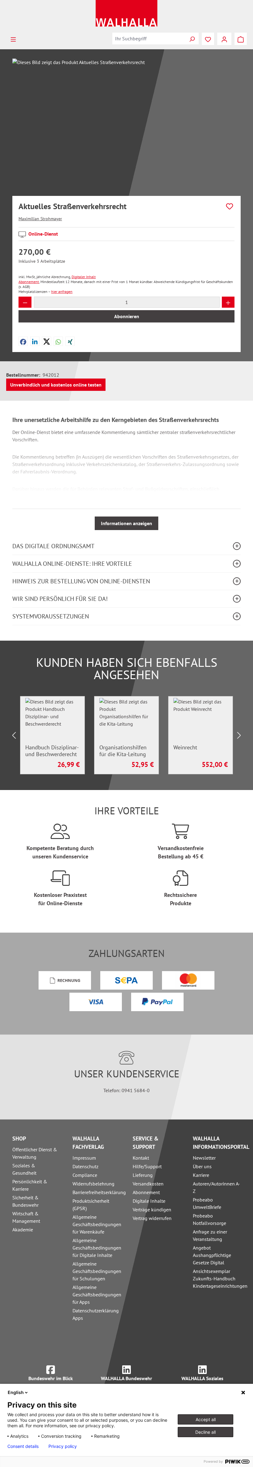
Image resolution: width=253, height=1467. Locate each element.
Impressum (84, 1158)
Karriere (201, 1175)
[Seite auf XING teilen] (70, 341)
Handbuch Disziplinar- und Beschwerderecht (51, 751)
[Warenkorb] (240, 39)
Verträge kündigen (152, 1209)
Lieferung (143, 1175)
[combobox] (148, 38)
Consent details (23, 1446)
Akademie (22, 1229)
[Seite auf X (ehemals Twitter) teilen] (46, 341)
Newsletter (204, 1158)
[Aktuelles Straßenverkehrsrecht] (126, 125)
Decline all (205, 1432)
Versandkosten (148, 1184)
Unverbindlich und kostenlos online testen (56, 385)
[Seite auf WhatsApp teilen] (58, 341)
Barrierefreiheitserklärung (99, 1192)
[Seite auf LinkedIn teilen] (35, 341)
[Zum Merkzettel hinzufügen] (229, 206)
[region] (126, 125)
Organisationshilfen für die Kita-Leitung (123, 751)
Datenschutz (85, 1166)
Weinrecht (185, 747)
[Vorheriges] (14, 735)
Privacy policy (62, 1446)
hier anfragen (62, 291)
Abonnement (146, 1192)
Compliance (85, 1175)
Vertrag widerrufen (152, 1218)
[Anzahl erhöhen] (228, 302)
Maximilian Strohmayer (40, 218)
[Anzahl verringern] (25, 302)
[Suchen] (192, 38)
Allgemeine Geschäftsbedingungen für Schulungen (97, 1271)
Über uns (202, 1166)
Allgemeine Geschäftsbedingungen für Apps (97, 1294)
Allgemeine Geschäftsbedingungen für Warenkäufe (97, 1224)
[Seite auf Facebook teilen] (23, 341)
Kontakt (141, 1158)
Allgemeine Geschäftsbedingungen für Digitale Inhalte (97, 1247)
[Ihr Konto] (224, 39)
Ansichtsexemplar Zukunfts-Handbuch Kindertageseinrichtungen (220, 1278)
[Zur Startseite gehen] (126, 13)
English (16, 1392)
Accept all (206, 1419)
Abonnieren (126, 316)
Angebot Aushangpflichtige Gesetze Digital (212, 1255)
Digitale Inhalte (149, 1201)
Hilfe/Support (147, 1166)
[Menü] (13, 39)
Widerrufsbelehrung (93, 1184)
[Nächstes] (239, 735)
